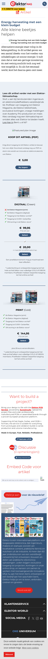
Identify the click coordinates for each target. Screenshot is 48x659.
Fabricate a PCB (24, 439)
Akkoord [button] (9, 654)
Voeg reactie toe (23, 457)
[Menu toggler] (4, 3)
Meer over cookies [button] (30, 648)
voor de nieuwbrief (25, 495)
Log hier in (8, 122)
